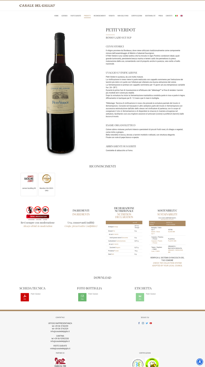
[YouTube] (151, 323)
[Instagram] (143, 323)
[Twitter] (147, 323)
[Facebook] (139, 323)
